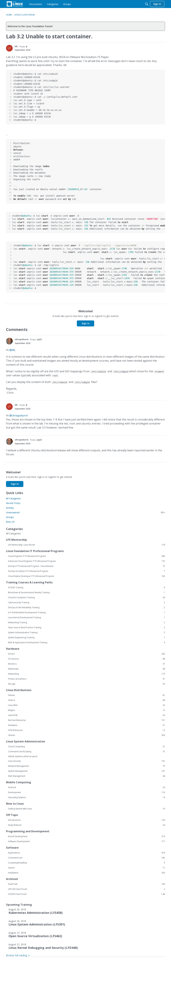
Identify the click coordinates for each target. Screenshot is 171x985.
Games (86, 867)
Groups (10, 517)
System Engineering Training (86, 637)
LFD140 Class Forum (86, 889)
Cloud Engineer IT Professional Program (86, 556)
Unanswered (85, 512)
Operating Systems (86, 797)
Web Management (86, 776)
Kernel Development (86, 836)
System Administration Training (86, 632)
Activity (10, 507)
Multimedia (86, 668)
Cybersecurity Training (86, 602)
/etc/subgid (121, 371)
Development (86, 792)
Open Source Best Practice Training (86, 627)
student (159, 371)
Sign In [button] (86, 323)
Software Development (86, 841)
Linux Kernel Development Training (86, 617)
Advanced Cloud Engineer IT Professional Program (86, 561)
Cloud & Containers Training (86, 597)
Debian (86, 695)
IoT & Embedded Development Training (86, 612)
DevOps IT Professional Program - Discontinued (86, 566)
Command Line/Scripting (86, 751)
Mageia (86, 710)
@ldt (12, 350)
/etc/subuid (98, 371)
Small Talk (86, 884)
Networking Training (86, 622)
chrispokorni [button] (21, 339)
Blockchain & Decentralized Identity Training (86, 592)
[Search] (147, 4)
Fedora (86, 700)
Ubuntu (86, 735)
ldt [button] (16, 46)
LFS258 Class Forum (86, 894)
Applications (86, 852)
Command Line (86, 857)
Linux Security (86, 761)
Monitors (86, 663)
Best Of (10, 521)
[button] (9, 48)
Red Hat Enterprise (86, 720)
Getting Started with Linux (86, 808)
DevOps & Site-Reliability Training (86, 607)
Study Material (86, 825)
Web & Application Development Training (86, 642)
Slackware (86, 725)
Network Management (86, 766)
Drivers (86, 653)
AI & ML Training (86, 587)
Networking (86, 673)
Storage (86, 683)
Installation (86, 872)
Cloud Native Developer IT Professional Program (86, 576)
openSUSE (86, 715)
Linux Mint (86, 705)
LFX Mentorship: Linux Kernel (86, 544)
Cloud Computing (86, 746)
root (55, 375)
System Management (86, 771)
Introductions (86, 820)
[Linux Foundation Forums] (15, 4)
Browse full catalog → (18, 955)
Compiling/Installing (86, 862)
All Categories (13, 498)
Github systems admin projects (22, 756)
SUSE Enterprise (86, 730)
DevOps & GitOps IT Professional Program (86, 571)
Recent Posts (13, 503)
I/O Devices (86, 658)
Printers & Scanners (86, 678)
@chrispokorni (18, 415)
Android (86, 787)
